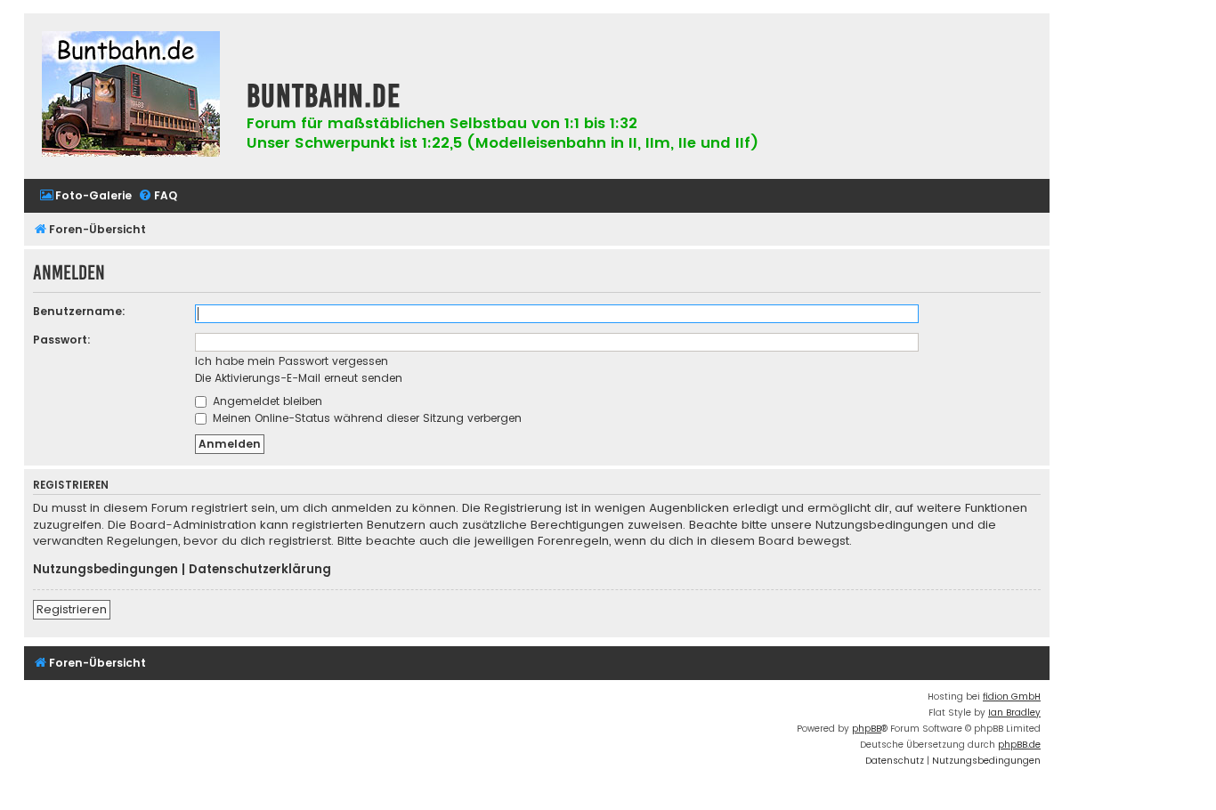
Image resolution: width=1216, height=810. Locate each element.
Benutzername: (79, 311)
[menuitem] (85, 196)
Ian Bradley (1014, 712)
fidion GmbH (1012, 696)
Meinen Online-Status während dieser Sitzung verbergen (365, 417)
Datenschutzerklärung (260, 570)
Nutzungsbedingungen (105, 570)
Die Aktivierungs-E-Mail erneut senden (298, 378)
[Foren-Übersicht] (130, 96)
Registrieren (71, 609)
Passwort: (62, 339)
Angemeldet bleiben (265, 401)
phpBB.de (1019, 744)
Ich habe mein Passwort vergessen (291, 361)
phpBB (866, 728)
